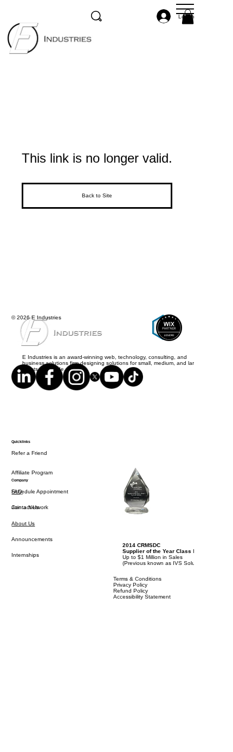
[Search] (96, 16)
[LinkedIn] (23, 384)
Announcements (32, 554)
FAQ (16, 507)
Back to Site (97, 195)
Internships (25, 570)
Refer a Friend (29, 468)
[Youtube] (112, 384)
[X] (95, 384)
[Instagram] (76, 384)
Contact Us (25, 522)
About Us (23, 539)
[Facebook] (49, 384)
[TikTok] (133, 384)
